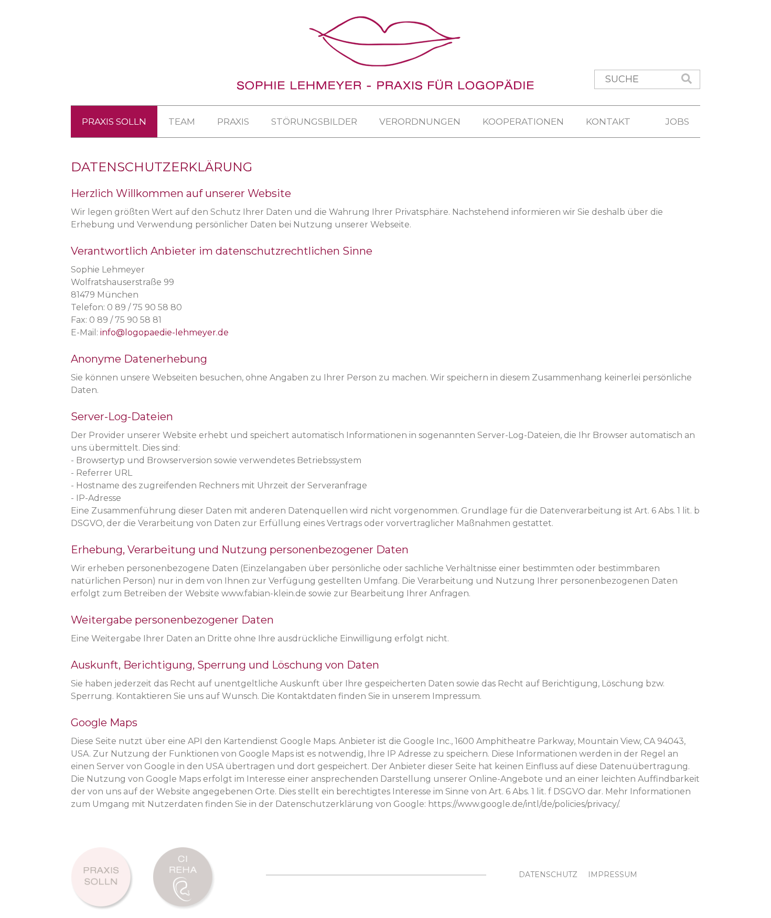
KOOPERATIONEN (523, 121)
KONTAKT (608, 121)
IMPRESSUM (612, 874)
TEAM (181, 121)
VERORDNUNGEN (420, 121)
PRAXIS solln (114, 121)
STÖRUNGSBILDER (314, 121)
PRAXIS (233, 121)
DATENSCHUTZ (548, 874)
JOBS (677, 121)
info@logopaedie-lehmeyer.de (164, 332)
